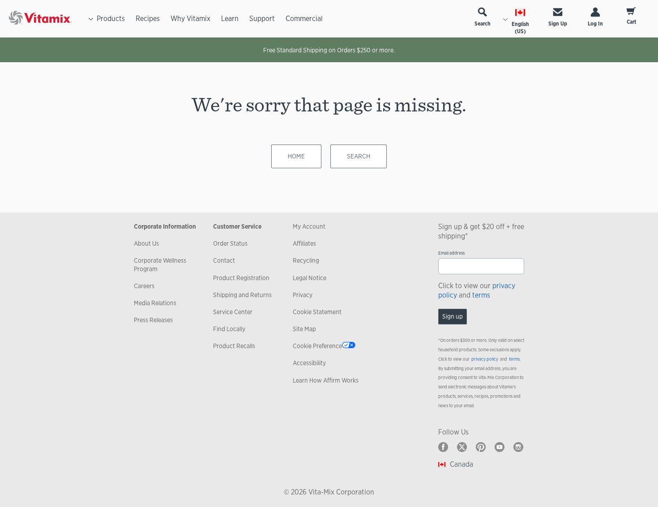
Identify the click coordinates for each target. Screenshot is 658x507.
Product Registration (241, 278)
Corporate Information (165, 226)
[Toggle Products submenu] (91, 19)
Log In (595, 23)
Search (482, 23)
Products (111, 18)
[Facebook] (443, 447)
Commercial (304, 18)
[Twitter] (462, 447)
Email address (451, 253)
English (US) (520, 28)
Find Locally (229, 329)
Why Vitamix (190, 18)
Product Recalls (234, 346)
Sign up (452, 316)
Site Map (304, 329)
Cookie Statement (317, 312)
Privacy (302, 295)
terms (481, 295)
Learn (230, 18)
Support (262, 18)
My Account (309, 226)
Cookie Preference (317, 346)
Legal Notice (309, 278)
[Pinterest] (481, 447)
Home (296, 156)
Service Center (232, 312)
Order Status (230, 243)
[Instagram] (518, 447)
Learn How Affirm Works (326, 380)
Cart (631, 22)
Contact (224, 260)
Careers (144, 286)
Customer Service (237, 226)
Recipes (148, 18)
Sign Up (557, 23)
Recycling (306, 260)
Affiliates (304, 243)
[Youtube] (499, 447)
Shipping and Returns (242, 295)
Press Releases (153, 320)
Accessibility (309, 363)
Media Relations (155, 303)
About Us (146, 243)
